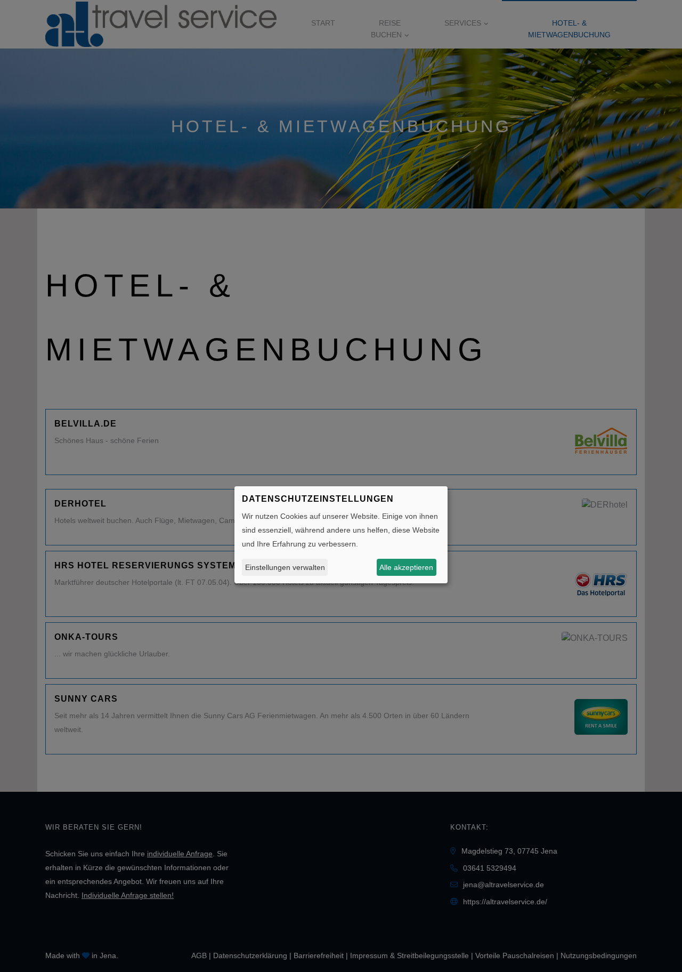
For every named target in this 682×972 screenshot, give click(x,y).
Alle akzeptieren (406, 567)
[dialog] (341, 534)
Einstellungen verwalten (285, 567)
